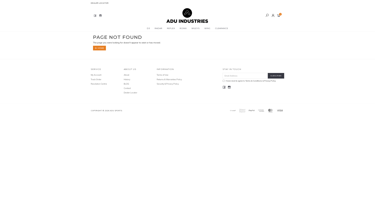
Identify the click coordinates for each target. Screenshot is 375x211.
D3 (148, 28)
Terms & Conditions (253, 81)
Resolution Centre (99, 84)
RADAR (158, 28)
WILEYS (195, 28)
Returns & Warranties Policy (169, 79)
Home (100, 48)
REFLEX (171, 28)
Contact (127, 88)
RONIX (183, 28)
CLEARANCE (221, 28)
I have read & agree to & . (251, 81)
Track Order (96, 79)
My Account (96, 75)
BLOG (126, 84)
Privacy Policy (270, 81)
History (127, 79)
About (126, 75)
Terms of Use (162, 75)
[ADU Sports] (187, 15)
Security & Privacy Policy (168, 84)
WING (207, 28)
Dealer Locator (100, 3)
